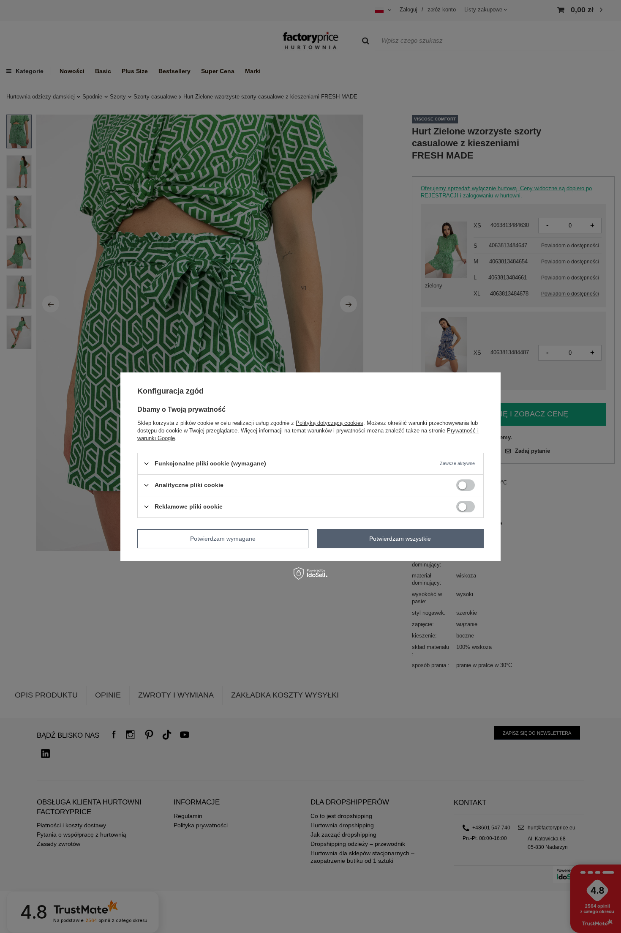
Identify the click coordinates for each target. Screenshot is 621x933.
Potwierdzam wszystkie (400, 538)
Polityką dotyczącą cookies (329, 422)
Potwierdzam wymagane (223, 538)
